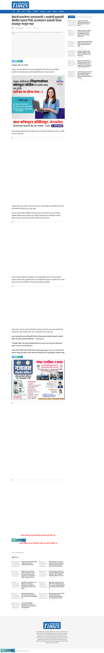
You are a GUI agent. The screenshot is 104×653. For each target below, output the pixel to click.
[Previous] (79, 82)
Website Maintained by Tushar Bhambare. (22, 651)
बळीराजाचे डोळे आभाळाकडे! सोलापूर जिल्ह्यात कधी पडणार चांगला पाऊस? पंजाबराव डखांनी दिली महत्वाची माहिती (84, 44)
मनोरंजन (55, 11)
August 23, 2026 (25, 566)
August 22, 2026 (25, 579)
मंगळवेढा (35, 11)
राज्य (23, 11)
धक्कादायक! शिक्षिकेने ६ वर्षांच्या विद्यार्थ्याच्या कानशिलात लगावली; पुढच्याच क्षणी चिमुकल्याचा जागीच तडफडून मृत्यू (84, 53)
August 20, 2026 (52, 590)
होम (14, 11)
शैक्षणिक (61, 11)
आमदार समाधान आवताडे (19, 552)
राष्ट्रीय (18, 11)
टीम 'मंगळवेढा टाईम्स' (19, 28)
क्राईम (49, 11)
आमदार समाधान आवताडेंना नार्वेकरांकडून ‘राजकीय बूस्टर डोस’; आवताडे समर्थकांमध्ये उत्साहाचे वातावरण (29, 563)
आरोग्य (34, 28)
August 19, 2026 (25, 600)
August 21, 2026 (52, 577)
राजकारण (42, 11)
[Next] (81, 82)
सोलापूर (29, 11)
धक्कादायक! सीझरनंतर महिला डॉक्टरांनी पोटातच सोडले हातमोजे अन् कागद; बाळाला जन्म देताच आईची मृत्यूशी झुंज (29, 596)
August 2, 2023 (29, 28)
